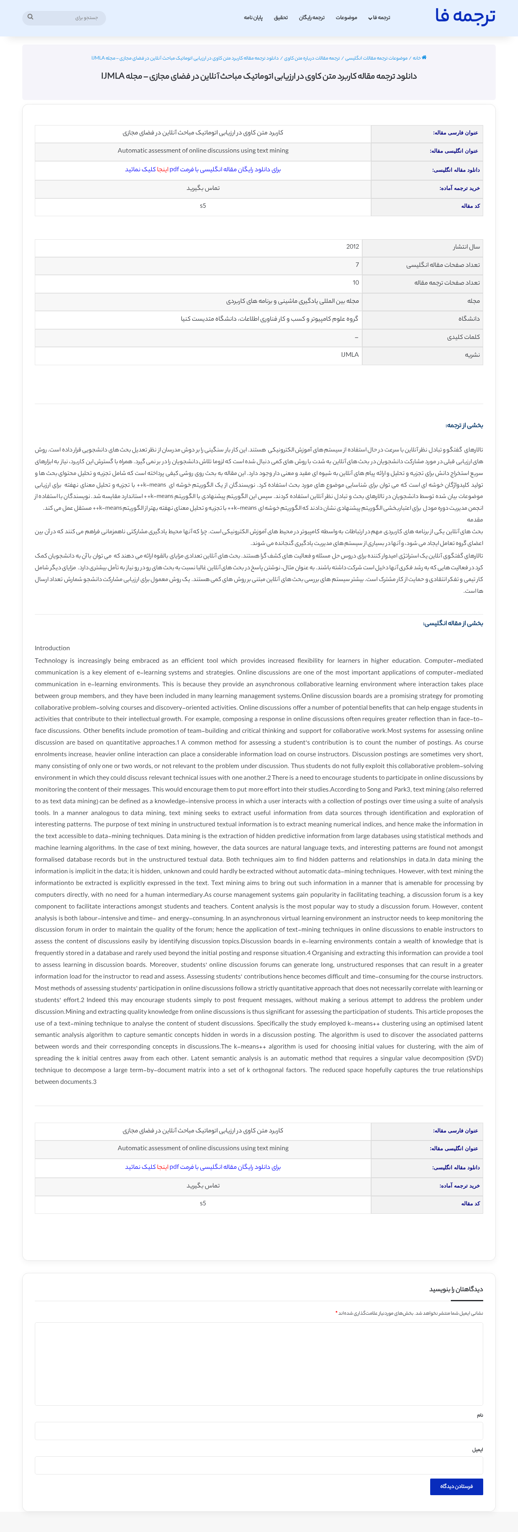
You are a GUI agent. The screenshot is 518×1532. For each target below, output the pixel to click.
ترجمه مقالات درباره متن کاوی (312, 59)
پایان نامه (253, 18)
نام (480, 1416)
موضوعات (346, 18)
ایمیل (477, 1450)
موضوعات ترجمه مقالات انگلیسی (376, 59)
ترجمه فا (381, 18)
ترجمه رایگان (312, 18)
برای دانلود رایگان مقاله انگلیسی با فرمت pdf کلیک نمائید (203, 170)
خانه (417, 59)
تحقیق (281, 18)
